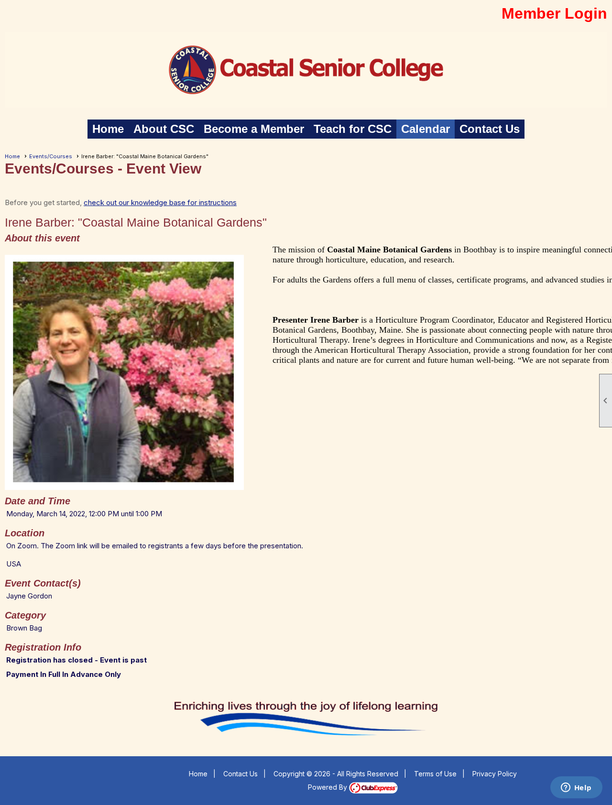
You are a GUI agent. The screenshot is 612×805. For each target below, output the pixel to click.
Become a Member (254, 128)
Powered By (328, 787)
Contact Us (489, 128)
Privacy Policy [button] (494, 774)
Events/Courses (50, 156)
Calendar (425, 128)
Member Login (554, 13)
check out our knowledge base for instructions (160, 202)
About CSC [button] (163, 128)
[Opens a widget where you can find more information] (576, 788)
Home (108, 128)
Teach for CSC (353, 128)
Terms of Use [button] (435, 774)
